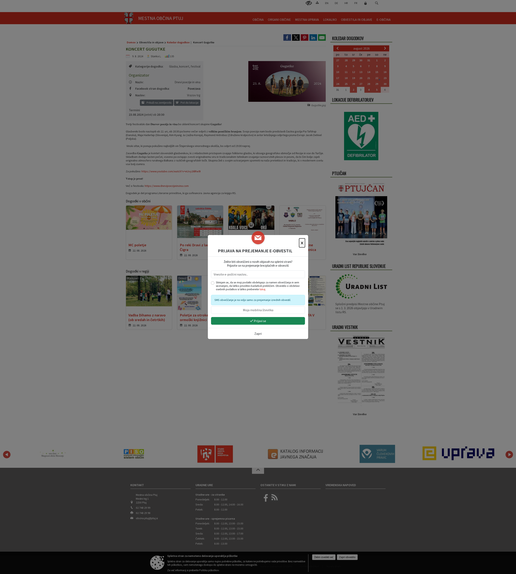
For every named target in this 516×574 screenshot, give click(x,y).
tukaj (262, 289)
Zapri (258, 334)
